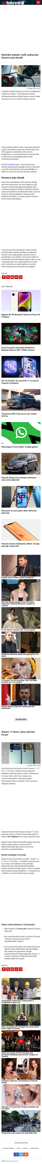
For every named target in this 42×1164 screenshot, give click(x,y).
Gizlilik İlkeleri (34, 1148)
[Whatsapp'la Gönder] (16, 277)
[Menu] (38, 2)
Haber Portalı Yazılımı (11, 1161)
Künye (19, 1148)
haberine (12, 165)
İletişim (25, 1148)
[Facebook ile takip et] (16, 1154)
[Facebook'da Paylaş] (4, 277)
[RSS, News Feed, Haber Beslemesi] (25, 1154)
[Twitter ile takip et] (21, 1154)
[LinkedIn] (12, 277)
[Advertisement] (21, 28)
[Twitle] (8, 277)
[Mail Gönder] (20, 277)
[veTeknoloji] (13, 2)
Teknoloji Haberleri (8, 1148)
